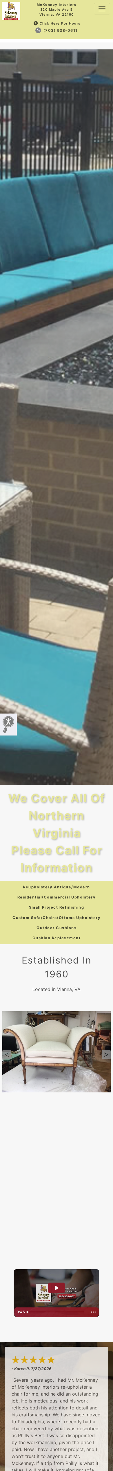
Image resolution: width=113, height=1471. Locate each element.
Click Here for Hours (60, 23)
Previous (6, 1054)
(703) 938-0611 (60, 30)
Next (106, 1054)
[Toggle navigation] (102, 8)
